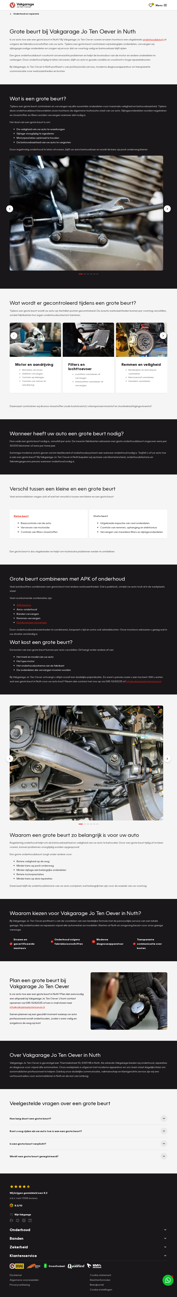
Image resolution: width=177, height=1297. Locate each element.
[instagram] (24, 1220)
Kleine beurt (21, 515)
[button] (168, 1280)
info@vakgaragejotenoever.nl (143, 681)
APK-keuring (24, 604)
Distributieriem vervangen (32, 622)
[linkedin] (30, 1220)
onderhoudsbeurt (153, 39)
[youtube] (17, 1220)
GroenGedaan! (57, 1266)
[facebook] (11, 1220)
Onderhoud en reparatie (26, 14)
